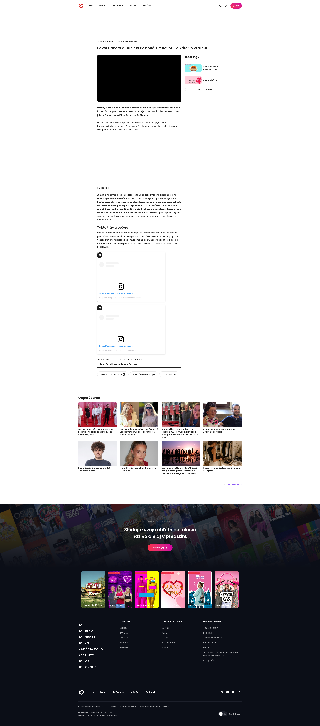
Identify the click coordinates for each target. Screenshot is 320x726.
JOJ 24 (132, 5)
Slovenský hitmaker (167, 126)
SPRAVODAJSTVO (172, 621)
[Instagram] (227, 692)
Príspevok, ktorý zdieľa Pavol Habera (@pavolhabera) (120, 298)
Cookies (113, 706)
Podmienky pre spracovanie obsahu (92, 706)
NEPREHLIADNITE (212, 621)
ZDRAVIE (124, 642)
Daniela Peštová (129, 364)
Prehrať (156, 547)
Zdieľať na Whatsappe (144, 374)
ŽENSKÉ (123, 627)
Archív (102, 5)
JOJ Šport (147, 5)
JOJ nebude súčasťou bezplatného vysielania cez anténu (220, 654)
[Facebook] (222, 692)
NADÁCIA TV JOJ (91, 649)
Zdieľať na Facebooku (111, 374)
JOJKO (83, 643)
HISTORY (124, 647)
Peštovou (118, 232)
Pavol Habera (113, 364)
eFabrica (114, 715)
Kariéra (206, 647)
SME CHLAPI (125, 637)
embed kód (103, 187)
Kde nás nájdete (211, 642)
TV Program (117, 5)
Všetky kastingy (204, 89)
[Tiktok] (239, 692)
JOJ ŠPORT (86, 637)
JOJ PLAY (85, 631)
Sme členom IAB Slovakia (150, 706)
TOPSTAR (124, 632)
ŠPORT (165, 637)
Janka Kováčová (130, 41)
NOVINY (165, 627)
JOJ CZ (83, 661)
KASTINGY (86, 655)
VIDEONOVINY (168, 642)
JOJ (81, 625)
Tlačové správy (210, 627)
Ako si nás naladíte (212, 637)
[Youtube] (233, 692)
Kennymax (94, 715)
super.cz (101, 216)
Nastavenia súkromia (128, 706)
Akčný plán (208, 660)
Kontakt (166, 706)
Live (91, 5)
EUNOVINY (167, 647)
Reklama (207, 632)
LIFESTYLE (125, 621)
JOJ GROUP (87, 667)
